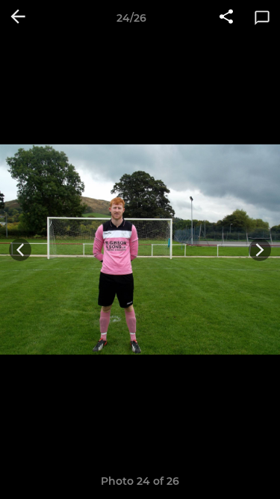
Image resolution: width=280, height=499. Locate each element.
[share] (226, 17)
